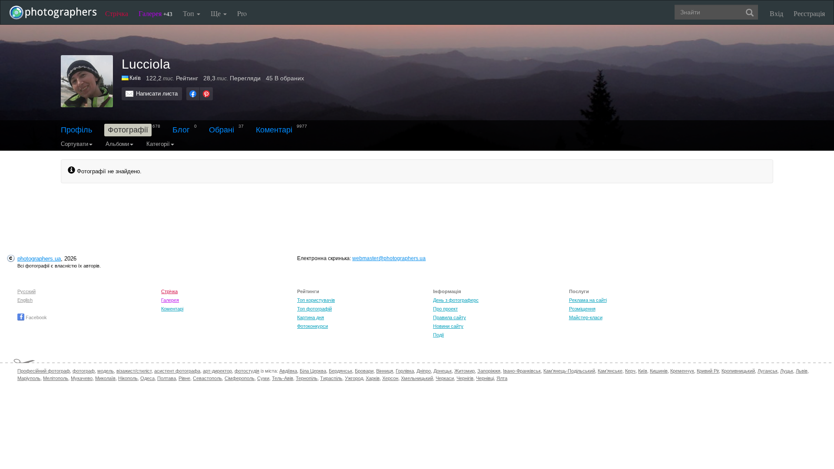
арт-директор (217, 370)
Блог (181, 130)
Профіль (76, 130)
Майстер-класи (585, 317)
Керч (630, 370)
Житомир (464, 370)
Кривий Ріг (708, 370)
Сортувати (74, 144)
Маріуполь (28, 378)
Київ (642, 370)
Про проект (445, 308)
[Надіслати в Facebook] (192, 93)
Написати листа (157, 93)
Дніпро (424, 370)
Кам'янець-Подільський (569, 370)
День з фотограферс (456, 300)
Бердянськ (340, 370)
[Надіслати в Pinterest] (206, 93)
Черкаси (445, 378)
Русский (26, 291)
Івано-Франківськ (522, 370)
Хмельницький (417, 378)
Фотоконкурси (312, 326)
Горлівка (405, 370)
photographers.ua (39, 258)
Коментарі (274, 130)
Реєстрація (809, 13)
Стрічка (116, 13)
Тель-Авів (282, 378)
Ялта (501, 378)
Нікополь (128, 378)
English (25, 300)
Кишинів (659, 370)
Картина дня (310, 317)
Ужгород (354, 378)
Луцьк (786, 370)
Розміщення (582, 308)
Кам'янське (610, 370)
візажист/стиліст (134, 370)
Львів (802, 370)
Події (438, 334)
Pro (242, 13)
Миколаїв (105, 378)
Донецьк (443, 370)
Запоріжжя (488, 370)
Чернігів (465, 378)
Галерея (155, 13)
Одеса (147, 378)
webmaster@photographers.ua (389, 258)
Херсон (390, 378)
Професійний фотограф (43, 370)
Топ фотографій (314, 308)
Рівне (184, 378)
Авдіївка (288, 370)
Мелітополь (55, 378)
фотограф (84, 370)
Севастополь (207, 378)
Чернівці (485, 378)
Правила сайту (449, 317)
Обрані (221, 130)
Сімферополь (240, 378)
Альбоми (117, 144)
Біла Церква (313, 370)
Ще (216, 13)
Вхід (776, 13)
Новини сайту (448, 326)
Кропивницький (738, 370)
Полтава (166, 378)
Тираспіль (331, 378)
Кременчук (682, 370)
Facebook (35, 317)
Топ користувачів (316, 300)
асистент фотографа (177, 370)
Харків (373, 378)
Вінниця (384, 370)
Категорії (158, 144)
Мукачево (82, 378)
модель (105, 370)
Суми (263, 378)
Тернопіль (307, 378)
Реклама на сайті (588, 300)
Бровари (364, 370)
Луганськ (768, 370)
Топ (189, 13)
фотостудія (247, 370)
